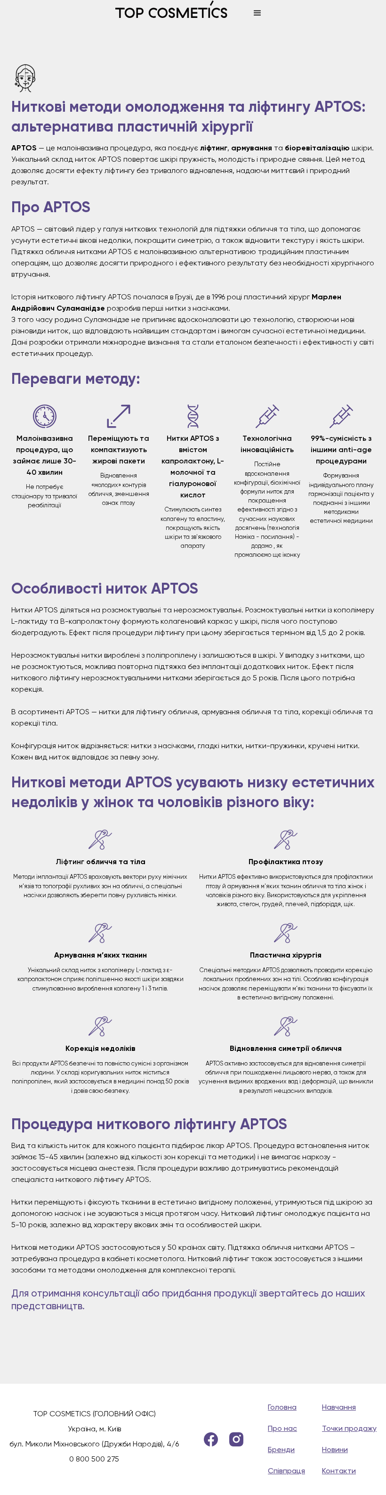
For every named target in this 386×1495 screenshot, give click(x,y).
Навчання (339, 1407)
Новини (335, 1449)
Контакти (339, 1470)
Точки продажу (349, 1428)
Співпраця (286, 1470)
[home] (179, 13)
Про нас (282, 1428)
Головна (282, 1407)
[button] (257, 13)
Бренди (281, 1449)
